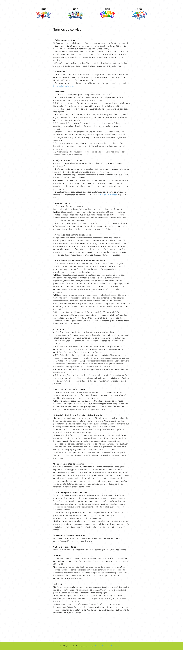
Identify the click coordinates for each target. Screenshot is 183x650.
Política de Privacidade (107, 195)
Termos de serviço (117, 646)
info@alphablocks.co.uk (63, 86)
